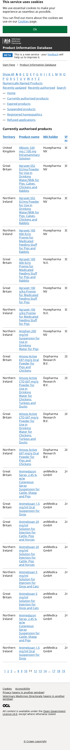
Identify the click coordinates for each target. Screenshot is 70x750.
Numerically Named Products (23, 83)
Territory (9, 137)
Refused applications (21, 120)
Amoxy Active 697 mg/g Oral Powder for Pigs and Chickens (29, 363)
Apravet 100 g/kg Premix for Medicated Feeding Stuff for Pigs (28, 295)
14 (45, 671)
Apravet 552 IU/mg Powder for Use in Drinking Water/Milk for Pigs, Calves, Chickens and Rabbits (29, 178)
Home (11, 93)
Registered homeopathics (24, 114)
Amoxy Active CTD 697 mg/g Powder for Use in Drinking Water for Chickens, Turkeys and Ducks (28, 392)
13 (40, 671)
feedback (53, 54)
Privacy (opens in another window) (23, 692)
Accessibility (22, 688)
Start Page (9, 64)
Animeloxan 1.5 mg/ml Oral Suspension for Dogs (29, 509)
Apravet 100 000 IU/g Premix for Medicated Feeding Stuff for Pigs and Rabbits (28, 241)
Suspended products (21, 109)
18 (58, 671)
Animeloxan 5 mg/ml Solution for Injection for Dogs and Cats (29, 579)
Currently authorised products (28, 98)
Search (61, 88)
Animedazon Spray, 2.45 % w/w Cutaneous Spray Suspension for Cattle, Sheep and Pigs (29, 483)
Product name (29, 137)
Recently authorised (41, 88)
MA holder (50, 137)
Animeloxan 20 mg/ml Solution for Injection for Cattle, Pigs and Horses (29, 531)
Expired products (19, 104)
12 (35, 671)
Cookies (23, 21)
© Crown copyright (35, 741)
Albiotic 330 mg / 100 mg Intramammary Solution (29, 153)
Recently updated (14, 88)
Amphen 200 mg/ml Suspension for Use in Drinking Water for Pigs (29, 340)
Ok (35, 29)
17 (53, 671)
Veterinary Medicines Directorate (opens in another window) (34, 697)
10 (25, 671)
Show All (8, 74)
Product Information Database (27, 47)
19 (63, 671)
